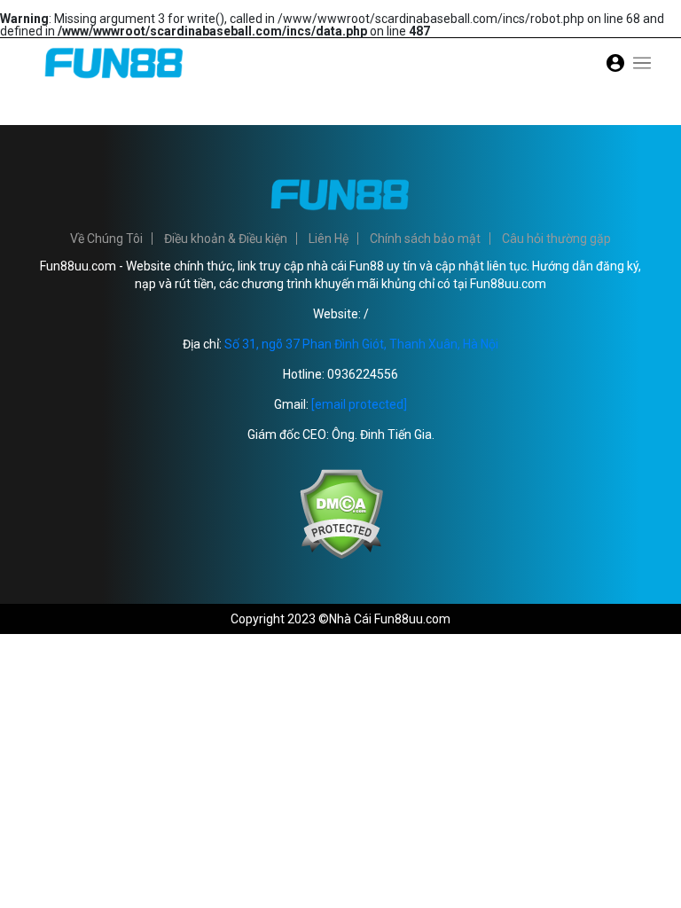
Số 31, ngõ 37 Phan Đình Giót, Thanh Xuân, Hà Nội (361, 344)
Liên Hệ (328, 238)
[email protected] (359, 404)
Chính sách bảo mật (425, 238)
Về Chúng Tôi (106, 238)
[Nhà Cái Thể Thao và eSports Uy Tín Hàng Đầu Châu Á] (114, 83)
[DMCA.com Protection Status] (341, 555)
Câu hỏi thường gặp (556, 238)
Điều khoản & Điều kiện (225, 238)
